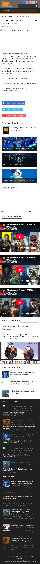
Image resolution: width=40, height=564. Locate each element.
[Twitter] (27, 2)
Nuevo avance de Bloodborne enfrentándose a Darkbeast (14, 413)
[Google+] (30, 2)
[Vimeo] (33, 2)
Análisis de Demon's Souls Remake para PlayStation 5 (22, 392)
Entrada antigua (34, 211)
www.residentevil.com (10, 91)
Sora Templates (16, 561)
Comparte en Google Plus (16, 116)
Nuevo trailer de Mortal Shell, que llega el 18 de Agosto (19, 427)
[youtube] (36, 2)
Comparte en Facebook (15, 103)
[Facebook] (24, 2)
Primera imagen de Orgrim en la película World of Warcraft (21, 383)
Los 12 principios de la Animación (23, 525)
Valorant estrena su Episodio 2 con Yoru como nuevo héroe (22, 373)
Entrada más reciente (7, 211)
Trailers (13, 27)
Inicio (21, 211)
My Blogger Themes (30, 561)
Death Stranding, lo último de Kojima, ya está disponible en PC (17, 455)
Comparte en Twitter (14, 109)
